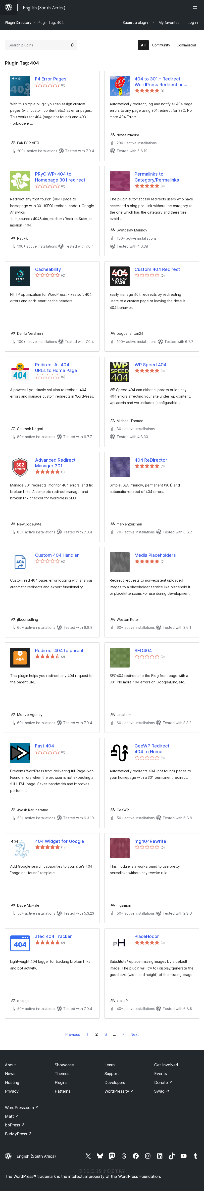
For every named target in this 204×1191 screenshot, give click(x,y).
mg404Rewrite (150, 841)
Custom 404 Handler (57, 555)
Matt (12, 1116)
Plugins (61, 1082)
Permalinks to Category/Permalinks (157, 176)
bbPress (15, 1124)
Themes (62, 1073)
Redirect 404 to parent (59, 650)
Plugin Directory (18, 22)
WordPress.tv (119, 1091)
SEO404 (143, 650)
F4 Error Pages (50, 78)
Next (135, 1034)
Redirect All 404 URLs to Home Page (56, 367)
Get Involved (166, 1064)
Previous (72, 1034)
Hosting (12, 1082)
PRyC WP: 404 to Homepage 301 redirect (60, 176)
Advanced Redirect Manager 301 (55, 462)
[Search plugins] (72, 45)
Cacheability (48, 269)
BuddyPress (18, 1133)
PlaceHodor (147, 936)
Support (111, 1073)
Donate (163, 1082)
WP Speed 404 (150, 364)
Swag (161, 1091)
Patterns (62, 1091)
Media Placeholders (155, 555)
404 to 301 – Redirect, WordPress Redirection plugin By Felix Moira (159, 82)
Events (160, 1073)
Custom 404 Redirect (157, 269)
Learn (109, 1064)
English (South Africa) (36, 1156)
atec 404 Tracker (53, 936)
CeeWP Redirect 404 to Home (152, 748)
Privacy (12, 1091)
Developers (114, 1082)
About (10, 1064)
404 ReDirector (151, 460)
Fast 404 (44, 745)
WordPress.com (22, 1107)
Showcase (64, 1064)
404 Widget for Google (59, 841)
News (10, 1073)
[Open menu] (196, 7)
